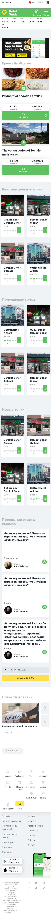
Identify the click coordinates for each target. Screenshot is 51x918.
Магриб (40, 20)
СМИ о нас (33, 840)
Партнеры (7, 847)
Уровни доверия (35, 826)
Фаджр (5, 20)
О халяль (32, 821)
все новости (12, 751)
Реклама (6, 816)
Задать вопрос (25, 678)
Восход (14, 20)
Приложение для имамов (10, 836)
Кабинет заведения (11, 821)
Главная (31, 816)
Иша (5, 26)
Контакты (32, 845)
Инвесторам (8, 842)
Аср (31, 20)
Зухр (23, 20)
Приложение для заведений (10, 827)
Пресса (31, 835)
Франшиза (7, 852)
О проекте (33, 831)
